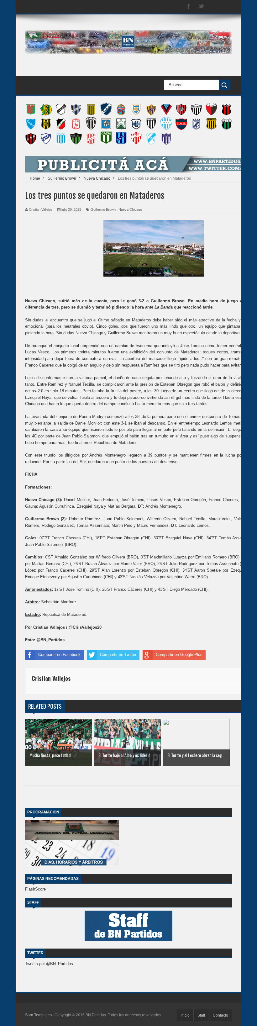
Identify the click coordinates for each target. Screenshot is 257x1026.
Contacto (220, 1015)
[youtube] (226, 6)
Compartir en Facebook (59, 654)
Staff (201, 1015)
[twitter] (201, 6)
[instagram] (213, 6)
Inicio (185, 1015)
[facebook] (188, 6)
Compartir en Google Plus (179, 654)
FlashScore (35, 889)
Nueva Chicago (130, 209)
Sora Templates (38, 1015)
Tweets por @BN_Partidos (49, 963)
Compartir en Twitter (118, 654)
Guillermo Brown (103, 209)
